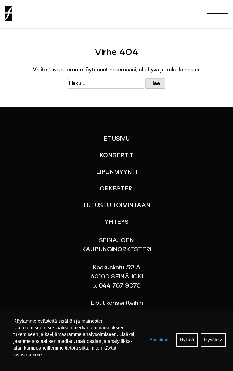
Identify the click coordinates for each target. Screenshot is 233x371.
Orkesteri (116, 189)
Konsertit (116, 155)
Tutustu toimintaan (116, 205)
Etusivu (116, 139)
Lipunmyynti (116, 172)
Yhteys (117, 222)
